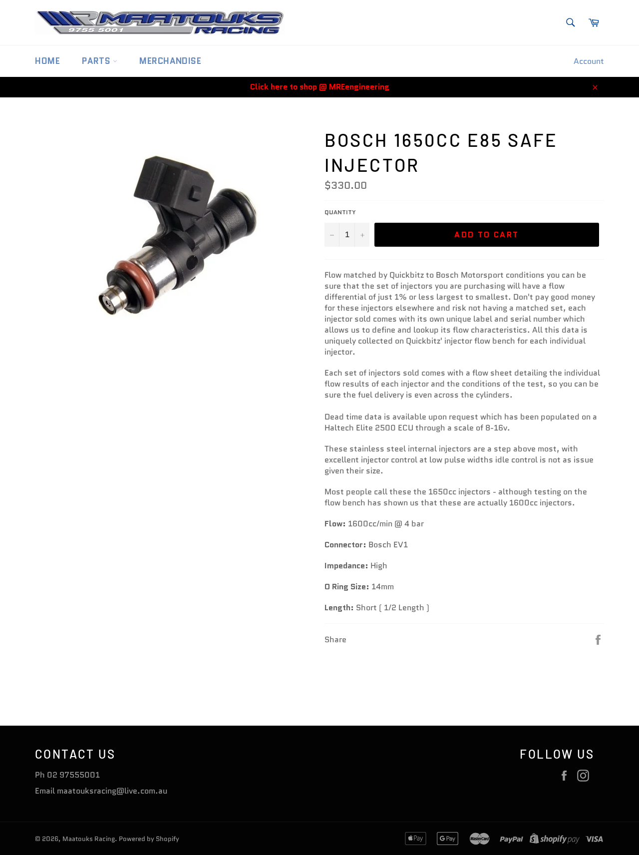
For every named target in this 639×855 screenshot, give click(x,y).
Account (589, 61)
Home (47, 61)
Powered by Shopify (149, 839)
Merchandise (170, 61)
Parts (97, 61)
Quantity (340, 212)
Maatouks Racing (88, 839)
